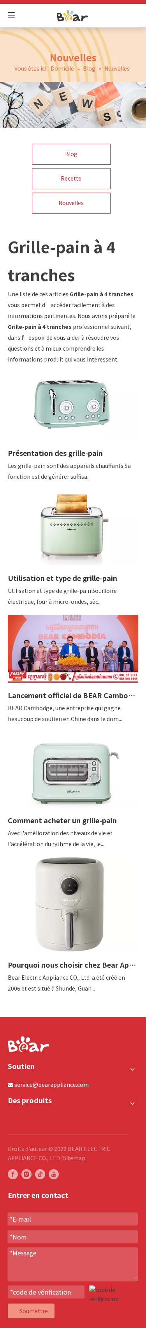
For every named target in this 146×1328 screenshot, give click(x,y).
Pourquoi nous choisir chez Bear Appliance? (73, 964)
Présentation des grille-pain (55, 453)
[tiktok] (40, 1174)
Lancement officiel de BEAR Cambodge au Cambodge (73, 695)
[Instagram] (26, 1174)
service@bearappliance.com (51, 1084)
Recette (71, 178)
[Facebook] (13, 1174)
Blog (71, 154)
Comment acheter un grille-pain (62, 820)
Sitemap (74, 1158)
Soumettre (33, 1311)
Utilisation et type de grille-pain (62, 578)
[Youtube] (54, 1174)
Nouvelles (71, 203)
